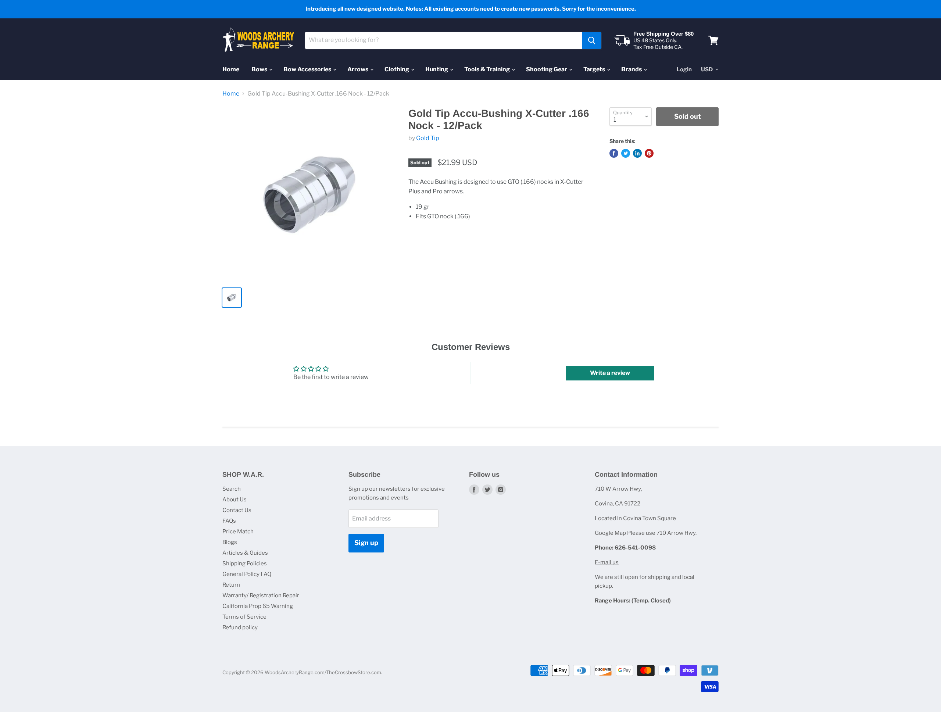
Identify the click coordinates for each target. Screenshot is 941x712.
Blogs (229, 542)
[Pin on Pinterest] (649, 153)
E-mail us (607, 562)
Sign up (366, 543)
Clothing (397, 69)
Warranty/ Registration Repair (260, 595)
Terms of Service (244, 616)
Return (231, 585)
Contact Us (236, 510)
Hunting (437, 69)
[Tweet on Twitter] (625, 153)
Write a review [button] (610, 372)
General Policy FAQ (246, 574)
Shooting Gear (547, 69)
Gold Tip (427, 138)
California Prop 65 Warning (257, 606)
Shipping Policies (244, 563)
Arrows (358, 69)
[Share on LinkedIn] (637, 153)
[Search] (591, 40)
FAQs (229, 521)
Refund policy (240, 627)
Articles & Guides (245, 553)
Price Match (238, 531)
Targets (594, 69)
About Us (234, 499)
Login (684, 69)
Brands (632, 69)
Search (231, 489)
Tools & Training (487, 69)
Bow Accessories (307, 69)
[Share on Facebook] (613, 153)
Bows (259, 69)
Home (230, 69)
